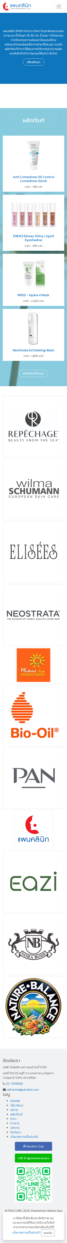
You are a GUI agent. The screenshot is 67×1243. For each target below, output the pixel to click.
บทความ (15, 1127)
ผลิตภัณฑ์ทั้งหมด (33, 373)
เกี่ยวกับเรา (33, 62)
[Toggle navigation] (59, 6)
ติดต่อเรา (15, 1132)
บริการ (14, 1110)
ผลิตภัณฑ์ (16, 1114)
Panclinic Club (34, 1146)
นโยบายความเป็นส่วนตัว (24, 1136)
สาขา (13, 1119)
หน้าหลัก (15, 1101)
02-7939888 (14, 1083)
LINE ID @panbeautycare (33, 1158)
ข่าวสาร (14, 1123)
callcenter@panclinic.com (23, 1089)
